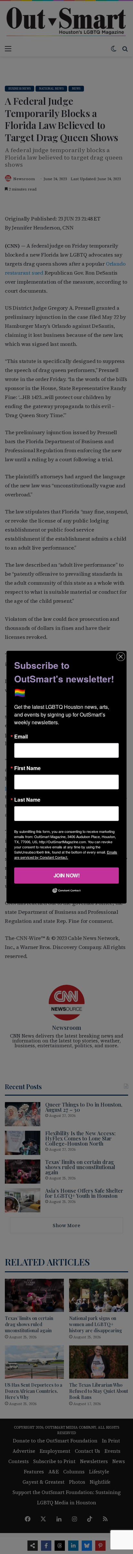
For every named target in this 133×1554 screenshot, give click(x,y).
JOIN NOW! (67, 875)
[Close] (121, 656)
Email (21, 736)
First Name (27, 767)
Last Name (27, 799)
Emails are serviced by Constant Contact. (65, 854)
